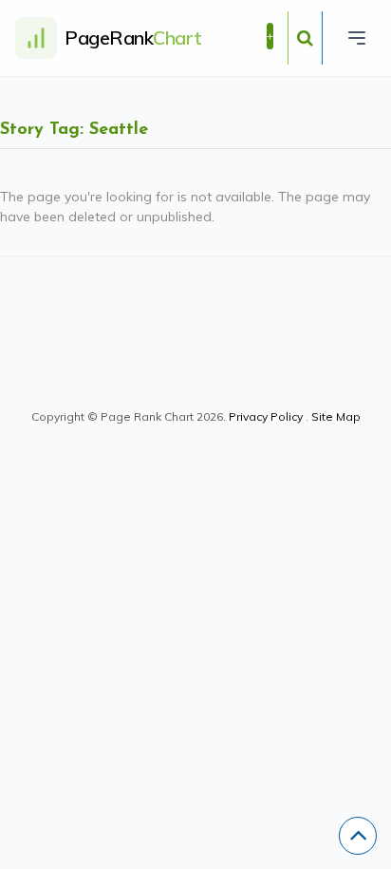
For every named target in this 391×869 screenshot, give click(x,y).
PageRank (133, 37)
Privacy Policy (266, 416)
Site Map (336, 416)
